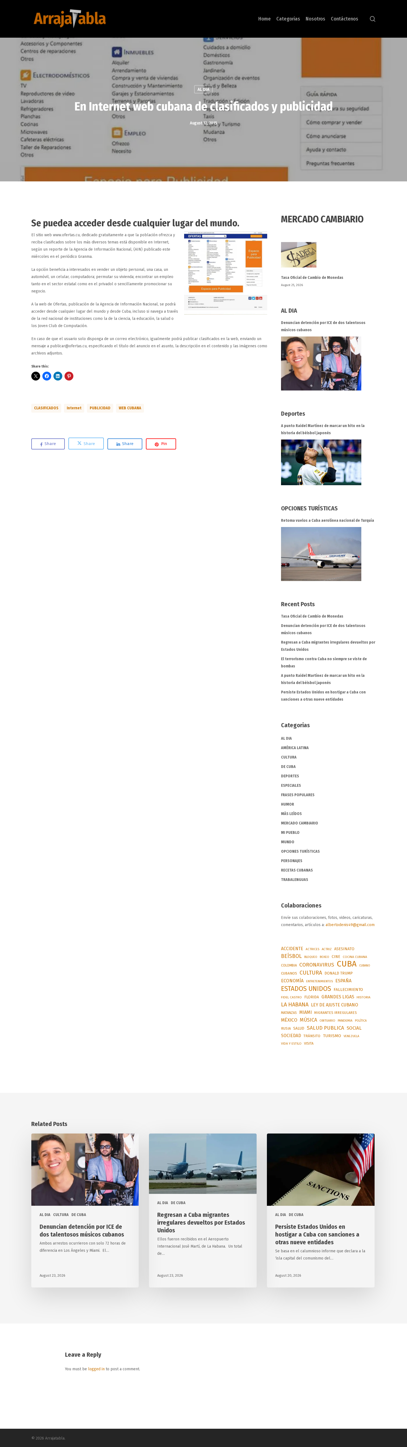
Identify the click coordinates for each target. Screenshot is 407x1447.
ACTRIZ (327, 949)
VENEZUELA (351, 1036)
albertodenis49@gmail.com (350, 924)
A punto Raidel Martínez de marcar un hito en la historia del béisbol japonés (323, 429)
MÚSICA (308, 1020)
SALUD (298, 1028)
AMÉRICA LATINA (295, 748)
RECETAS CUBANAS (297, 870)
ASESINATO (344, 949)
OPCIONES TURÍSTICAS (300, 851)
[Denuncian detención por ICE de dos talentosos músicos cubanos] (321, 363)
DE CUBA (288, 766)
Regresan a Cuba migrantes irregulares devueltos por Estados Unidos (328, 646)
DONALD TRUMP (338, 973)
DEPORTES (290, 776)
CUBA (347, 964)
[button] (225, 273)
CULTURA (289, 757)
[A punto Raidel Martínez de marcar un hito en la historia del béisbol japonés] (321, 462)
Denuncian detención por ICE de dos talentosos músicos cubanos (323, 326)
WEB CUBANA (130, 408)
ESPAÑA (343, 980)
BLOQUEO (310, 957)
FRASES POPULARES (298, 795)
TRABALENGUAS (294, 879)
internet (74, 408)
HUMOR (287, 804)
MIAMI (305, 1012)
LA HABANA (294, 1004)
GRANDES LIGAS (337, 996)
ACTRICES (312, 949)
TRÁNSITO (311, 1036)
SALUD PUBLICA (325, 1028)
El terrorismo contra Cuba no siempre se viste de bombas (324, 663)
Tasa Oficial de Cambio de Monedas (312, 277)
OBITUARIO (327, 1020)
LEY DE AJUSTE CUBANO (334, 1004)
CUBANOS (289, 973)
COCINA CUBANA (355, 957)
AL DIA (203, 89)
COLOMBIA (289, 965)
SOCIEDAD (291, 1035)
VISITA (308, 1043)
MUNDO (287, 842)
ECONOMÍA (292, 980)
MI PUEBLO (290, 832)
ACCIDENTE (292, 948)
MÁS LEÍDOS (291, 813)
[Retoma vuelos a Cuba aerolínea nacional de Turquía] (321, 554)
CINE (336, 956)
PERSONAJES (291, 861)
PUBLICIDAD (100, 408)
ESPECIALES (291, 785)
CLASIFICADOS (46, 408)
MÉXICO (289, 1020)
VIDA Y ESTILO (291, 1043)
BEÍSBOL (291, 956)
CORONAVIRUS (316, 965)
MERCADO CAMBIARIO (299, 823)
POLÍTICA (361, 1020)
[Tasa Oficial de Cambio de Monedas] (328, 258)
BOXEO (324, 957)
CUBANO (364, 965)
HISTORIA (363, 997)
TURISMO (332, 1035)
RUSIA (286, 1028)
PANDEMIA (345, 1020)
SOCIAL (354, 1028)
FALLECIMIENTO (348, 989)
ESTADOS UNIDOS (306, 988)
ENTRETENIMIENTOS (319, 981)
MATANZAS (289, 1013)
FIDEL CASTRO (291, 997)
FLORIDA (311, 997)
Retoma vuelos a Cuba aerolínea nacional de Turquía (327, 520)
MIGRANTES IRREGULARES (335, 1013)
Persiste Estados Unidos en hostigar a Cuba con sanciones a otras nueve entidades (323, 696)
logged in (96, 1369)
